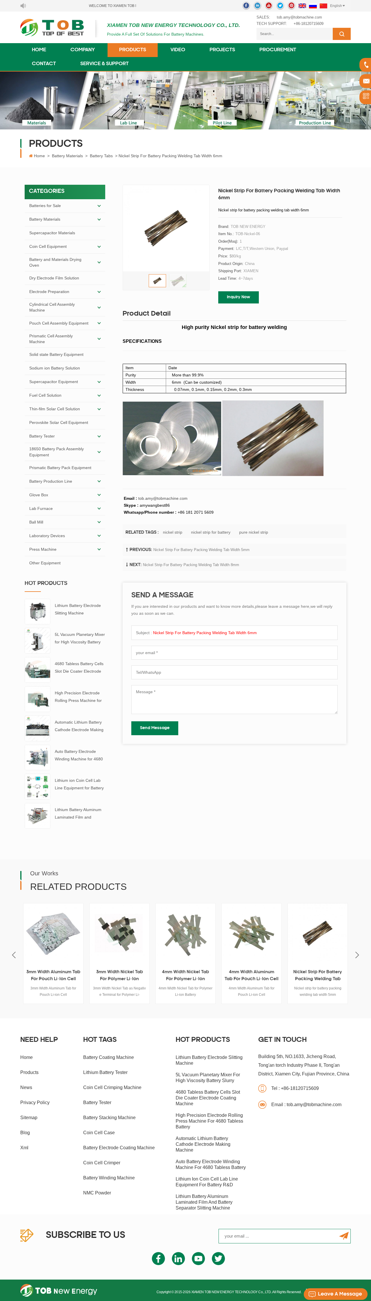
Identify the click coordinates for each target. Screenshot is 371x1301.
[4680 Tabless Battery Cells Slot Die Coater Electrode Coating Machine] (37, 669)
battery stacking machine (109, 1117)
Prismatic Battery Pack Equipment (60, 467)
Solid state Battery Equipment (56, 354)
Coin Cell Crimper (101, 1162)
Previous (14, 955)
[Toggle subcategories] (99, 206)
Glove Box (38, 495)
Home (39, 50)
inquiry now (238, 297)
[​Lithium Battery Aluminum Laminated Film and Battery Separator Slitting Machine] (37, 815)
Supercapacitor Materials (52, 232)
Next (357, 955)
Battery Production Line (50, 481)
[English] (302, 6)
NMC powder (97, 1192)
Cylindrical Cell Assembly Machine (52, 307)
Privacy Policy (35, 1102)
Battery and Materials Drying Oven (55, 262)
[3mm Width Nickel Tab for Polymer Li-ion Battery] (55, 933)
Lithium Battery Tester (105, 1072)
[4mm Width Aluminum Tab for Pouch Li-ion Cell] (187, 933)
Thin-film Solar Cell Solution (54, 409)
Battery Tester (42, 436)
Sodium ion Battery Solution (54, 368)
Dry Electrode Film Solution (54, 278)
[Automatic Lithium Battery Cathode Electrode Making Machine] (37, 728)
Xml (24, 1147)
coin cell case (99, 1132)
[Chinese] (323, 6)
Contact (44, 64)
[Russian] (313, 6)
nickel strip (172, 532)
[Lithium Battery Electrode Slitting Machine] (37, 611)
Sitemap (28, 1117)
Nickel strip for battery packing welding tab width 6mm (205, 632)
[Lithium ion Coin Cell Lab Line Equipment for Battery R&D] (37, 786)
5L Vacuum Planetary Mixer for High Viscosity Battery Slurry (80, 639)
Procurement (277, 50)
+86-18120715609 (308, 23)
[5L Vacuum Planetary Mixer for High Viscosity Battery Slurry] (37, 640)
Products (132, 50)
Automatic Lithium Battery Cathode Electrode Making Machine (79, 726)
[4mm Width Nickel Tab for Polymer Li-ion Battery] (121, 933)
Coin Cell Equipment (48, 246)
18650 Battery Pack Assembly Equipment (56, 452)
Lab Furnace (41, 508)
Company (82, 50)
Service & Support (104, 64)
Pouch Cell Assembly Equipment (58, 323)
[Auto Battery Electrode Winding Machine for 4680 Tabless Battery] (37, 757)
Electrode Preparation (49, 291)
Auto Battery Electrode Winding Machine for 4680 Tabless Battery (79, 756)
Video (177, 50)
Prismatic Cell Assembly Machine (51, 339)
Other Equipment (45, 563)
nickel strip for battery (210, 532)
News (26, 1087)
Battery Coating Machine (108, 1057)
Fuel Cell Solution (45, 395)
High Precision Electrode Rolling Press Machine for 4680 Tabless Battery (78, 697)
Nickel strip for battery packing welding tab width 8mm (191, 565)
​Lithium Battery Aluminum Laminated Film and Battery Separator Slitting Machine (78, 814)
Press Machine (43, 549)
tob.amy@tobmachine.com (299, 17)
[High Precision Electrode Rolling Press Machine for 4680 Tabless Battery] (37, 698)
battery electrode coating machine (119, 1147)
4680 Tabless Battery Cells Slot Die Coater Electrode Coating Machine (79, 668)
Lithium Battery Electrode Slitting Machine (78, 609)
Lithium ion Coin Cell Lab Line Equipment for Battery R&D (79, 785)
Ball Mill (36, 522)
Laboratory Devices (47, 535)
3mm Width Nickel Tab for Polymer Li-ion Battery (55, 976)
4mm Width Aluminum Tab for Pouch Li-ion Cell (187, 975)
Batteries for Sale (45, 205)
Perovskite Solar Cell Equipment (58, 422)
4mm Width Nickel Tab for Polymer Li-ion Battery (121, 976)
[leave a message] (335, 1294)
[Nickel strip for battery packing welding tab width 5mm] (253, 933)
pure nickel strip (253, 532)
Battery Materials (67, 155)
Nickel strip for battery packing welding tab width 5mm (201, 550)
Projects (222, 50)
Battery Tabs (101, 155)
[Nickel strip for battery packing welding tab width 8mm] (319, 933)
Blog (25, 1132)
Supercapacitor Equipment (53, 381)
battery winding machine (109, 1177)
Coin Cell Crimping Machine (112, 1087)
